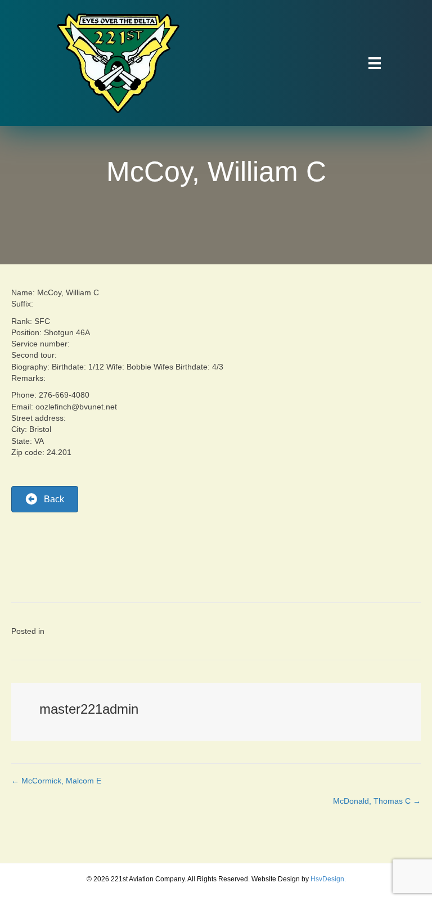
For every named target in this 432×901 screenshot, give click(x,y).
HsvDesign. (328, 879)
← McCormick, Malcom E (56, 780)
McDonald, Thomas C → (377, 800)
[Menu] (375, 63)
